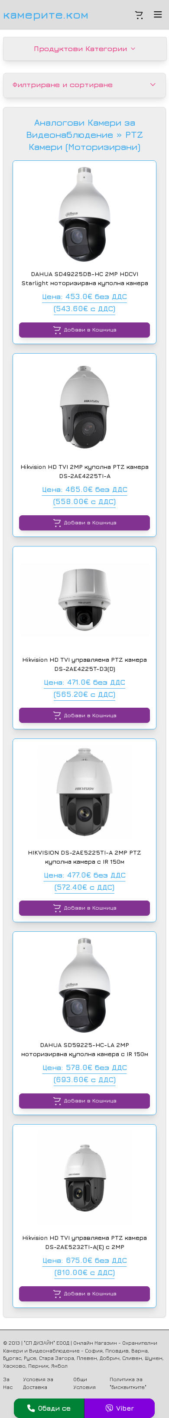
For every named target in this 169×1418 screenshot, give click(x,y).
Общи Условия (84, 1383)
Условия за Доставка (38, 1383)
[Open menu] (158, 14)
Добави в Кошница (90, 329)
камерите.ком (46, 14)
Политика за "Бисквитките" (128, 1383)
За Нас (8, 1383)
